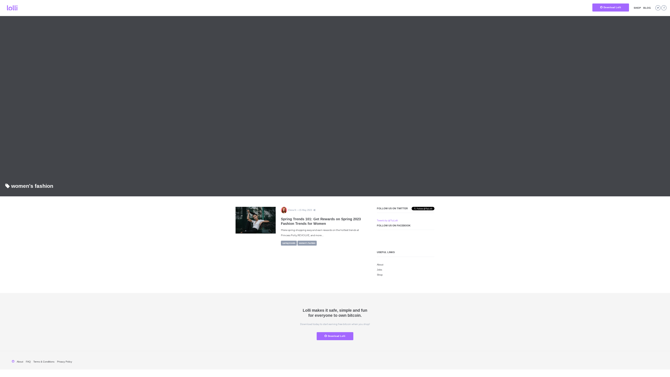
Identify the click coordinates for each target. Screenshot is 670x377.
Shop (637, 7)
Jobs (379, 269)
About (380, 264)
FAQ (28, 361)
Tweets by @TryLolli (387, 220)
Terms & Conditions (43, 361)
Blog (647, 7)
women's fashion (307, 243)
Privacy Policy (64, 361)
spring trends (288, 243)
